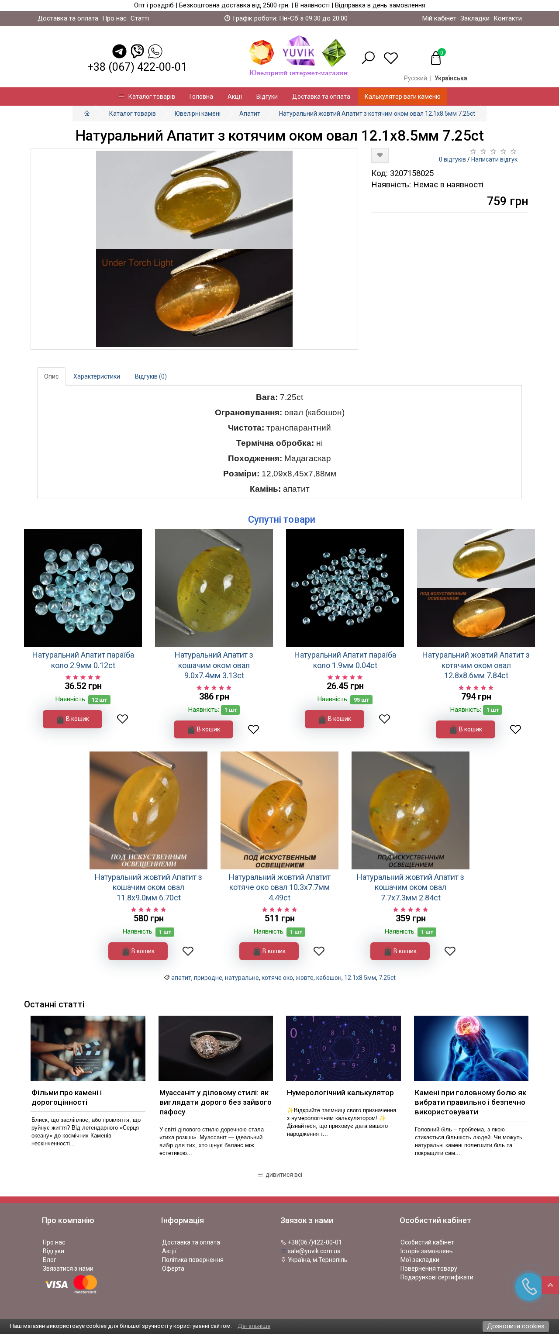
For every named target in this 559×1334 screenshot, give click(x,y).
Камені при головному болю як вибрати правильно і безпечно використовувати (470, 1102)
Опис (51, 376)
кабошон (329, 977)
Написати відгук (494, 159)
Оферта (173, 1268)
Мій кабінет (439, 18)
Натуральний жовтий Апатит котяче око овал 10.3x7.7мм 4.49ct (280, 887)
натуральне (242, 977)
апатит (181, 977)
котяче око (277, 977)
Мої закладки (419, 1259)
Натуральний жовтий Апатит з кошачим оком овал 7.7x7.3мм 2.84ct (410, 887)
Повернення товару (428, 1268)
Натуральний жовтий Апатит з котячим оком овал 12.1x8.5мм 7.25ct (377, 113)
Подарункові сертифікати (436, 1277)
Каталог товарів (149, 96)
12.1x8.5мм (360, 977)
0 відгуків (452, 159)
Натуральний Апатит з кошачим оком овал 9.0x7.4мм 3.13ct (214, 665)
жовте (305, 977)
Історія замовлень (426, 1251)
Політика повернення (193, 1259)
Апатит (249, 113)
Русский (415, 78)
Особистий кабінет (427, 1242)
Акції (235, 96)
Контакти (507, 18)
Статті (140, 18)
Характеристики (96, 376)
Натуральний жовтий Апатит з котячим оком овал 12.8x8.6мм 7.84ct (476, 665)
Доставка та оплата (68, 18)
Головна (201, 96)
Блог (49, 1259)
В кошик (77, 718)
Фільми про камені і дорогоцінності (66, 1097)
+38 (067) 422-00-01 (137, 67)
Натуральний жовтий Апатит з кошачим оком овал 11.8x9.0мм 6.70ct (148, 887)
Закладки (475, 18)
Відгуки (267, 96)
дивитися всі (283, 1174)
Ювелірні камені (198, 113)
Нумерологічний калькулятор (340, 1092)
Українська (451, 78)
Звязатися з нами (68, 1268)
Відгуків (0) (151, 376)
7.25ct (387, 977)
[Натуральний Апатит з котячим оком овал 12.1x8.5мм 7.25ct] (194, 248)
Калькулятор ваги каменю (403, 96)
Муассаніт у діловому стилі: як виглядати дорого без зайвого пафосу (215, 1102)
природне (208, 977)
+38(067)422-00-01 (314, 1242)
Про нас (114, 18)
